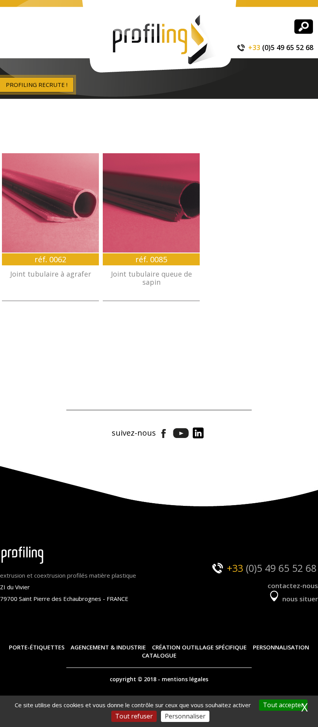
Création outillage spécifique (199, 647)
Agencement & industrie (108, 647)
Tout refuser (134, 716)
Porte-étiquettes (36, 647)
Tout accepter (283, 705)
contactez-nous (293, 585)
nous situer (299, 598)
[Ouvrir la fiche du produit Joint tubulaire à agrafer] (50, 203)
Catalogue (159, 655)
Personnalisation (281, 647)
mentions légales (185, 679)
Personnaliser (185, 716)
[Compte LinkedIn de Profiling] (198, 433)
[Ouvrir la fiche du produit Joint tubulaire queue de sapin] (151, 203)
